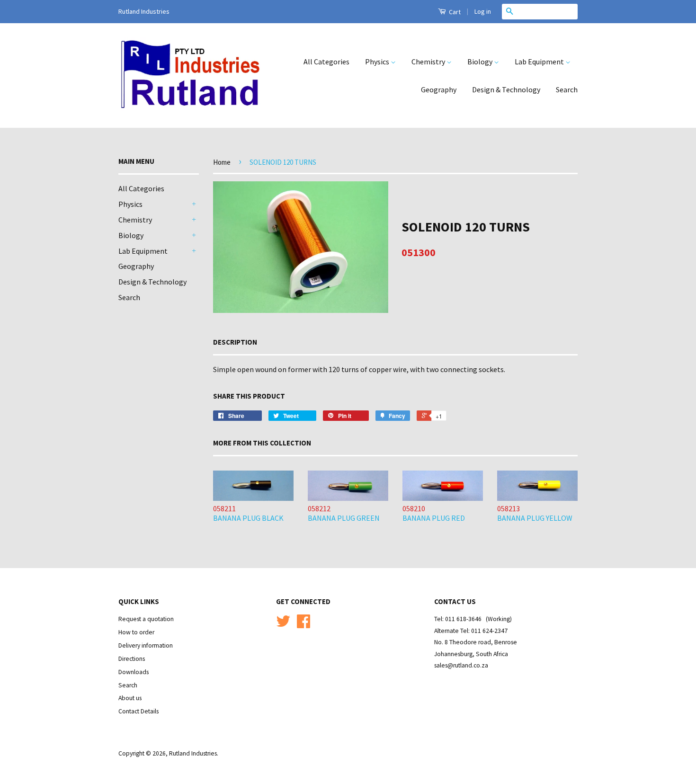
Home (222, 162)
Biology (480, 61)
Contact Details (138, 711)
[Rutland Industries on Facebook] (303, 625)
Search (567, 89)
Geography (438, 89)
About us (130, 698)
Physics (378, 61)
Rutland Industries (193, 753)
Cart (454, 12)
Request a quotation (146, 619)
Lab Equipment (540, 61)
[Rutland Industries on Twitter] (283, 625)
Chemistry (428, 61)
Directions (131, 659)
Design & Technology (506, 89)
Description (235, 342)
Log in (482, 11)
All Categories (326, 61)
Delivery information (145, 645)
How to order (136, 632)
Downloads (133, 672)
